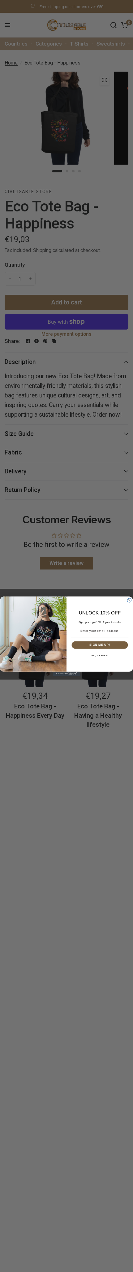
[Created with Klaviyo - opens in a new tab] (66, 673)
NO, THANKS (100, 655)
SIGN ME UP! (99, 644)
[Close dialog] (129, 600)
